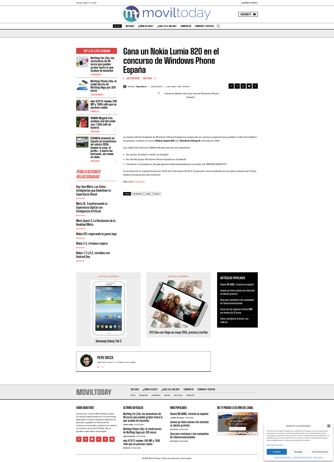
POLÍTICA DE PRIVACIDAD (302, 457)
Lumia (148, 194)
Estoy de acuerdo (237, 429)
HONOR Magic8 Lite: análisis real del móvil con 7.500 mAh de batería (103, 122)
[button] (328, 426)
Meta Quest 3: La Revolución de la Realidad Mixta (95, 222)
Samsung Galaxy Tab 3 (108, 341)
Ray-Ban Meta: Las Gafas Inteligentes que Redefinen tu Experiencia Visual (93, 190)
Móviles (94, 111)
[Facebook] (231, 86)
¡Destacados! (97, 95)
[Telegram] (249, 86)
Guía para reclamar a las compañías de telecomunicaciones (237, 301)
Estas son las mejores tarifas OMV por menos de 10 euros (236, 311)
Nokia (157, 194)
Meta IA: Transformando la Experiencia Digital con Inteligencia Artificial (91, 207)
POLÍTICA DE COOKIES (282, 457)
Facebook (140, 181)
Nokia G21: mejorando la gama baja (96, 234)
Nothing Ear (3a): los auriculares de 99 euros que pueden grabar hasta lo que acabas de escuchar (102, 64)
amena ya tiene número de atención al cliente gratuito (237, 292)
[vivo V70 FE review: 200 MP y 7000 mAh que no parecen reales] (82, 105)
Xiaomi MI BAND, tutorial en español (237, 284)
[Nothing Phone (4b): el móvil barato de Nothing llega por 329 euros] (82, 85)
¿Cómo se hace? (177, 418)
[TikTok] (98, 439)
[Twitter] (237, 86)
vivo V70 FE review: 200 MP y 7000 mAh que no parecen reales (104, 104)
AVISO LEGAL (318, 457)
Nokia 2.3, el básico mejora (92, 243)
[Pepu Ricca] (125, 86)
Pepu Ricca (141, 86)
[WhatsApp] (243, 86)
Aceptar (277, 452)
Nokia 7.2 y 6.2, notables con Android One (93, 255)
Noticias (95, 132)
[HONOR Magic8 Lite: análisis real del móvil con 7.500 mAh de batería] (82, 122)
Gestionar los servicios (275, 445)
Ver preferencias (320, 452)
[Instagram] (98, 366)
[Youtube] (112, 439)
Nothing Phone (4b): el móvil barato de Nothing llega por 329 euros (104, 85)
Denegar (298, 452)
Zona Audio (96, 75)
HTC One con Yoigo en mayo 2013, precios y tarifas (179, 332)
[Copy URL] (255, 86)
